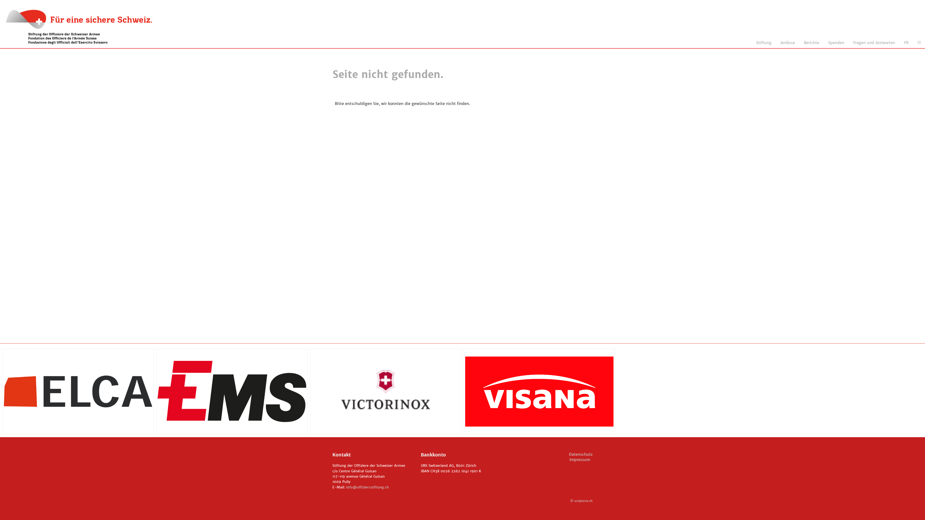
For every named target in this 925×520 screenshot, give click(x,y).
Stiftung (764, 42)
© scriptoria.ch (581, 501)
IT (919, 42)
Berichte (811, 42)
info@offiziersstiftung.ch (367, 487)
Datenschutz (581, 454)
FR (906, 42)
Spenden (836, 42)
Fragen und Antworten (874, 42)
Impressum (581, 459)
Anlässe (787, 42)
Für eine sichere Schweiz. (101, 20)
